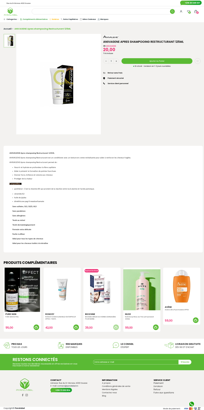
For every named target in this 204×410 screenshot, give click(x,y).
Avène (168, 307)
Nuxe (128, 314)
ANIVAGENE (111, 46)
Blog (104, 396)
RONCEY (49, 314)
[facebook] (22, 395)
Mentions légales (110, 389)
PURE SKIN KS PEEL (12, 317)
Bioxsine (90, 314)
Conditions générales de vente (116, 386)
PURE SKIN (10, 314)
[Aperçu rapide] (22, 289)
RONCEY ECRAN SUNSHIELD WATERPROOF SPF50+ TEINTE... (60, 318)
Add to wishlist (197, 61)
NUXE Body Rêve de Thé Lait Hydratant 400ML (139, 318)
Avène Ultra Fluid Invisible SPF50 (177, 310)
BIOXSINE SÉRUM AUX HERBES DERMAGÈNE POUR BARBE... (100, 318)
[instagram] (26, 395)
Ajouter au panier (156, 61)
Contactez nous (109, 392)
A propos (106, 383)
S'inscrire (185, 362)
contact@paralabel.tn (67, 386)
